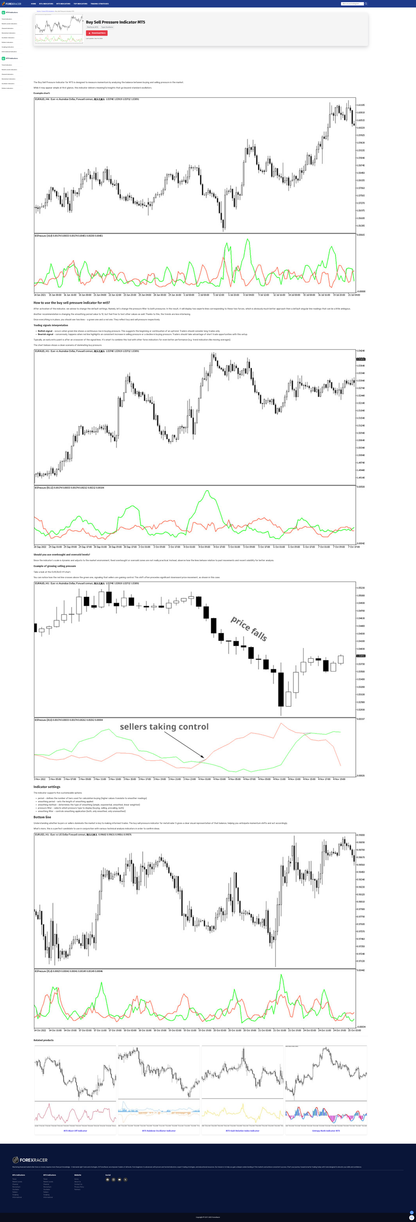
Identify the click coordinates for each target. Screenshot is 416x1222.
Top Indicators (80, 4)
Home (33, 4)
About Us (77, 1182)
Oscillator (15, 1189)
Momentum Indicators (8, 33)
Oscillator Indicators (8, 37)
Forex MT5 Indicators (48, 11)
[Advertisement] (99, 63)
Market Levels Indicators (9, 23)
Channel (15, 1184)
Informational (17, 1197)
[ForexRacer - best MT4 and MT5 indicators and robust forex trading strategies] (11, 4)
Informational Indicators (9, 51)
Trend (14, 1179)
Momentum (16, 1187)
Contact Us (78, 1184)
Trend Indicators (7, 19)
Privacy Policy (79, 1187)
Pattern (15, 1192)
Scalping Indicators (8, 47)
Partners (77, 1189)
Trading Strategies (100, 4)
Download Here (98, 33)
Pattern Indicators (7, 42)
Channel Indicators (7, 28)
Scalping (15, 1195)
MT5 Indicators (63, 4)
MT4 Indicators (46, 4)
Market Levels (17, 1182)
